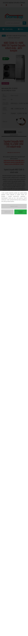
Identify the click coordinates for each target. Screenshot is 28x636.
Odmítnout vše (7, 212)
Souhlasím (20, 212)
